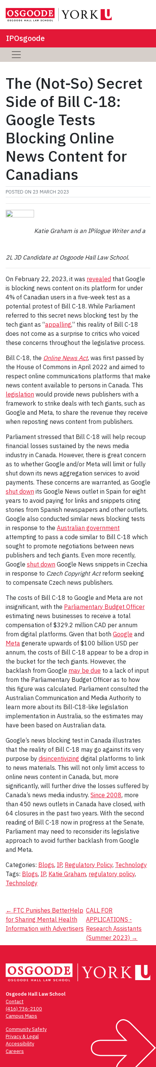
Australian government (88, 528)
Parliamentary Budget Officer (104, 607)
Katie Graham (67, 874)
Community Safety (26, 1029)
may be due (85, 670)
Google (123, 634)
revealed (99, 279)
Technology (131, 865)
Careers (15, 1051)
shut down (20, 491)
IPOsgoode (25, 38)
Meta (13, 643)
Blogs (46, 865)
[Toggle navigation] (16, 54)
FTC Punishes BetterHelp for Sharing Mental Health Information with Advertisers (45, 919)
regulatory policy (112, 874)
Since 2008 (106, 795)
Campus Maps (21, 1016)
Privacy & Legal (22, 1036)
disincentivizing (59, 758)
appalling (58, 324)
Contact (14, 1001)
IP (59, 865)
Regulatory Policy (88, 865)
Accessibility (20, 1043)
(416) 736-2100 (24, 1009)
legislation (20, 394)
